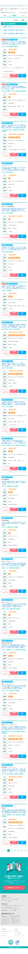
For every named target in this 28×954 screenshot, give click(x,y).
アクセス (3, 935)
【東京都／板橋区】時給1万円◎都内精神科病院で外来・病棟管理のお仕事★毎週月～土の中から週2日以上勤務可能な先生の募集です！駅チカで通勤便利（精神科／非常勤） (14, 811)
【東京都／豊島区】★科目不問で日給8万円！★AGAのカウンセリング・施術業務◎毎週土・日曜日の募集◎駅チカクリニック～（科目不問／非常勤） (14, 442)
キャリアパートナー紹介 (7, 908)
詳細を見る (22, 75)
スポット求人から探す (7, 900)
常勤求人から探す (6, 897)
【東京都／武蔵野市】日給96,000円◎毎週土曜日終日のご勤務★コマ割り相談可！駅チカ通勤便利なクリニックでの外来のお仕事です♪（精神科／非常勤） (14, 565)
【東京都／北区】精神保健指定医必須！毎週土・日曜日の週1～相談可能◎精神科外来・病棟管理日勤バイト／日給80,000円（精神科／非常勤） (14, 646)
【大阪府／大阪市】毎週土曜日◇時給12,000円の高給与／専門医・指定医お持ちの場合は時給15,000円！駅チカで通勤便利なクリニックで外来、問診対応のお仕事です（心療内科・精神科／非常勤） (14, 210)
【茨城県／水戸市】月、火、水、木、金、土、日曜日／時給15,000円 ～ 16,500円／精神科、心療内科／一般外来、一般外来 (15, 26)
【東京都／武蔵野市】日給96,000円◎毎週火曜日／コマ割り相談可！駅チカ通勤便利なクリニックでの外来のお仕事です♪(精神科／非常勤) (14, 687)
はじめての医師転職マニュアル (9, 907)
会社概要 (3, 929)
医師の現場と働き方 (15, 916)
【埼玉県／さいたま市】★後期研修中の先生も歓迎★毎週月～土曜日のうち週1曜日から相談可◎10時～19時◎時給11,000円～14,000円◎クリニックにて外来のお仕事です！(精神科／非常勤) (14, 728)
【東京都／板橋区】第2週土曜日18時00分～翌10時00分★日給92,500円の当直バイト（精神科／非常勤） (14, 524)
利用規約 (16, 929)
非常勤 (14, 15)
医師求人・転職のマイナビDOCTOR (8, 5)
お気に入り (6, 76)
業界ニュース (14, 918)
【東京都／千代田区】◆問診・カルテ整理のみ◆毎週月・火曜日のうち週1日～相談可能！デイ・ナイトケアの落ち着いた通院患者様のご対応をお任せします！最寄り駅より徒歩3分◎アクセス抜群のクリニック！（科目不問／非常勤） (14, 287)
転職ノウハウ (5, 915)
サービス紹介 (5, 905)
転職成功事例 (5, 910)
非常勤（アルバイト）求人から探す (10, 899)
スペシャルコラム (6, 918)
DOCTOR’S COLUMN (14, 915)
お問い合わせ (17, 931)
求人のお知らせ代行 (6, 921)
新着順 (23, 20)
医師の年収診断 (15, 920)
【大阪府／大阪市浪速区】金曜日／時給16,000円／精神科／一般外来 (15, 30)
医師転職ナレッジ (6, 916)
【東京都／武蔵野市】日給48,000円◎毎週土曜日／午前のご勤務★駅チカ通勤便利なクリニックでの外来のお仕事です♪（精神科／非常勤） (14, 605)
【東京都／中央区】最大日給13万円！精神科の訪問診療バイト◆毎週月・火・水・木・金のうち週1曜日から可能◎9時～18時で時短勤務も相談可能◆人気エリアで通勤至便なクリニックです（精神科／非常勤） (14, 126)
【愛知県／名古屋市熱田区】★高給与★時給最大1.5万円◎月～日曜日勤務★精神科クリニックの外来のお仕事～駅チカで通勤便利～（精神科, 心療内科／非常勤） (14, 326)
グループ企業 (17, 933)
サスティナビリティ (18, 935)
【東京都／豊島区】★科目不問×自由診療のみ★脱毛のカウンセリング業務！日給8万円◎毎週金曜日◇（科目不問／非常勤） (14, 88)
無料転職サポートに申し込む (14, 887)
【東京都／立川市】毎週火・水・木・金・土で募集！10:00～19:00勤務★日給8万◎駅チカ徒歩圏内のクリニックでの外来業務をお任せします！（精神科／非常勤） (14, 248)
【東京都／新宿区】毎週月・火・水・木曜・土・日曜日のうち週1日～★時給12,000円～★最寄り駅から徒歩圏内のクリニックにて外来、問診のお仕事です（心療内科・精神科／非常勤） (14, 364)
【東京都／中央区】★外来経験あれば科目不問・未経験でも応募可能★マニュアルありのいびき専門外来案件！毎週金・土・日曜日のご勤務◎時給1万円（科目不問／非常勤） (14, 403)
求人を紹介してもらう (14, 76)
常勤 (5, 15)
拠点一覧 (16, 908)
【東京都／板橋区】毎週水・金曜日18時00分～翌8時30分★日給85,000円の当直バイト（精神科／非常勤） (14, 483)
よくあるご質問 (12, 910)
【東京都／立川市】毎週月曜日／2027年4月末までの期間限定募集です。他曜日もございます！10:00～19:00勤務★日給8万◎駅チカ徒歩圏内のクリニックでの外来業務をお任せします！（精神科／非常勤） (14, 169)
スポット (23, 15)
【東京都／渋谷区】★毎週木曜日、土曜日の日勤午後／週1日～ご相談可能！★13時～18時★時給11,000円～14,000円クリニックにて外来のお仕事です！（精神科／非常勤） (14, 770)
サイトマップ (3, 933)
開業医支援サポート (6, 920)
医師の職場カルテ (16, 921)
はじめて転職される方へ (14, 905)
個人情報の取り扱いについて (6, 931)
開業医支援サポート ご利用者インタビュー (11, 923)
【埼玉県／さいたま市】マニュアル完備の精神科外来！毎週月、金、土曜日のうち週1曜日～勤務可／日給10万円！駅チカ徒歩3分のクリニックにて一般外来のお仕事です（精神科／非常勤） (14, 43)
